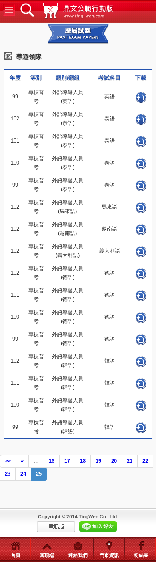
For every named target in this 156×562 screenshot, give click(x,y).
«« (8, 461)
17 (67, 461)
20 (114, 461)
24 (23, 474)
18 (83, 461)
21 (129, 461)
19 (98, 461)
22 (145, 461)
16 (51, 461)
